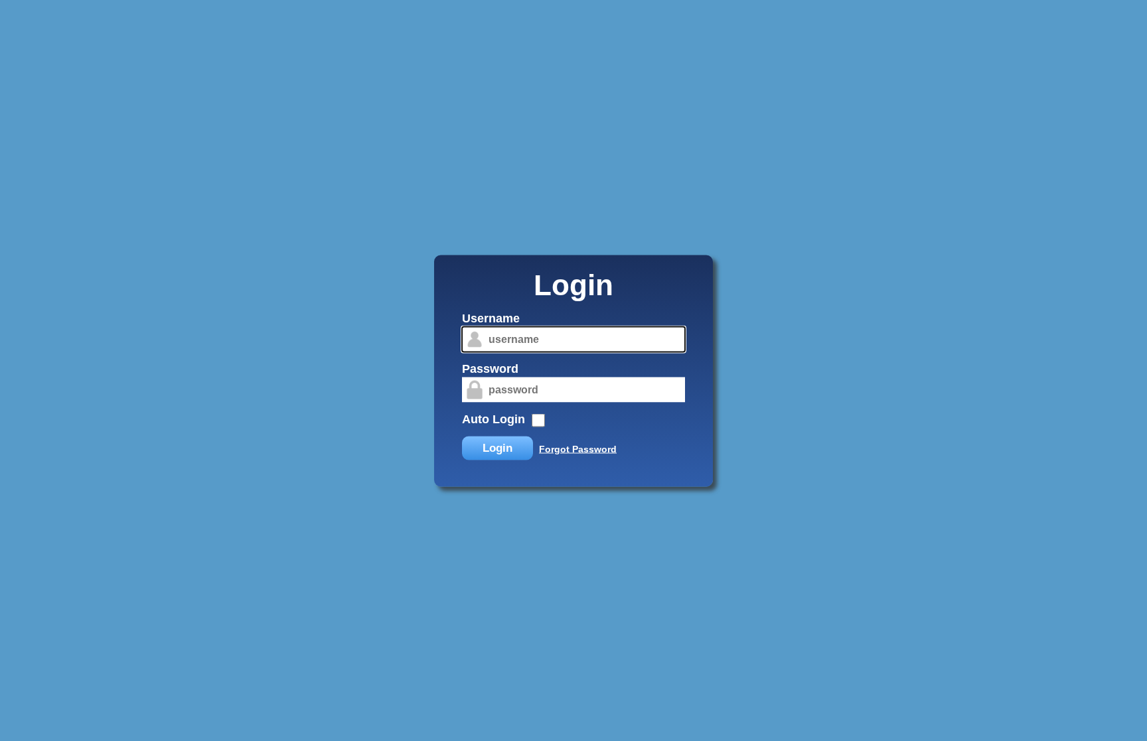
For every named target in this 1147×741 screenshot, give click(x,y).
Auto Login (493, 418)
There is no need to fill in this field (450, 313)
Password (490, 368)
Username (491, 317)
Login (497, 447)
